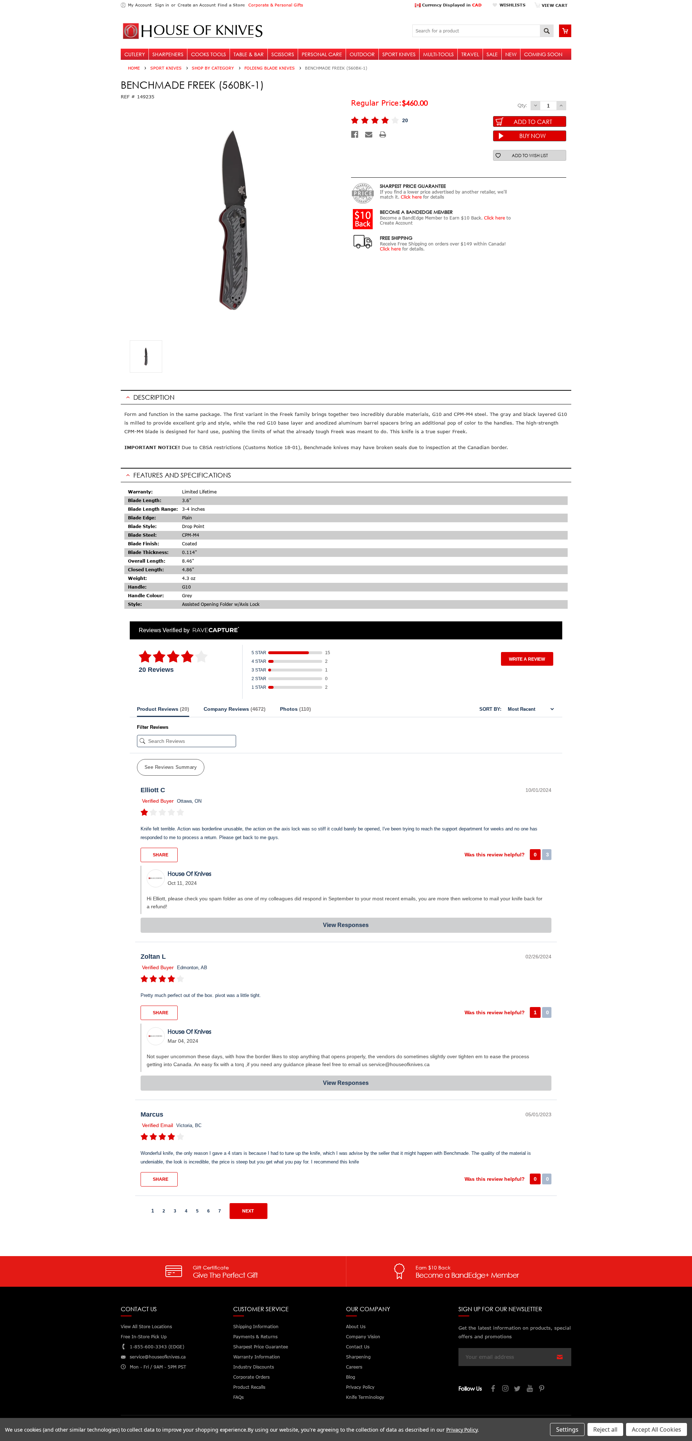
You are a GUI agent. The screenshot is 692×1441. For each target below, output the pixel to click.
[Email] (368, 134)
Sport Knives (399, 54)
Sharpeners (167, 54)
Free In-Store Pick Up (144, 1336)
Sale (492, 54)
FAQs (238, 1397)
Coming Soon (543, 54)
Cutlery (134, 54)
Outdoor (362, 54)
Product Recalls (249, 1387)
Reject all (605, 1429)
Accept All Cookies (656, 1429)
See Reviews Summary (171, 767)
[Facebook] (354, 134)
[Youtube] (530, 1389)
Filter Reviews (152, 727)
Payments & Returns (255, 1336)
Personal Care (322, 54)
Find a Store (231, 5)
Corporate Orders (251, 1377)
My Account (139, 5)
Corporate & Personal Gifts (275, 5)
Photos (295, 709)
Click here (411, 197)
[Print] (382, 134)
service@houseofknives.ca (158, 1357)
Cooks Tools (208, 54)
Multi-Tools (438, 54)
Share (160, 854)
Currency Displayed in (451, 5)
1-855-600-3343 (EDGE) (157, 1346)
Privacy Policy (462, 1429)
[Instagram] (505, 1389)
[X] (518, 1389)
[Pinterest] (542, 1389)
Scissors (282, 54)
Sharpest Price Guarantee (260, 1346)
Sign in (162, 5)
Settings (567, 1429)
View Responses (346, 925)
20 (405, 120)
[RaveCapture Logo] (214, 630)
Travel (470, 54)
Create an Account (197, 5)
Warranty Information (256, 1357)
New (510, 54)
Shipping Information (256, 1326)
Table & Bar (249, 54)
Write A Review (527, 659)
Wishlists (512, 5)
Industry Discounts (253, 1367)
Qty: (522, 105)
